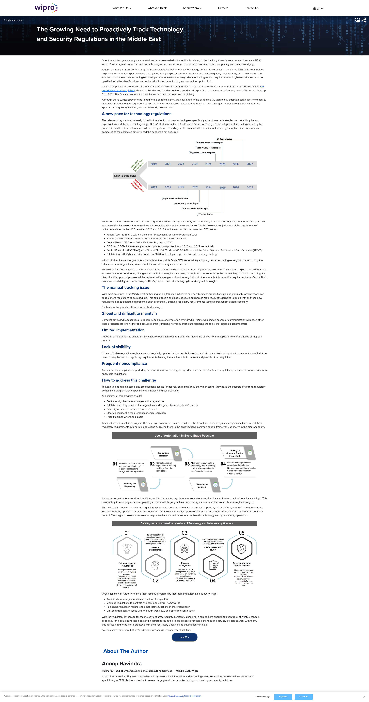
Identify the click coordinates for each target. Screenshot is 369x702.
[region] (184, 697)
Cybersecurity (14, 20)
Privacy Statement (175, 696)
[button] (357, 20)
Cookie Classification (192, 696)
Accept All (303, 697)
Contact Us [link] (251, 8)
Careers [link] (223, 8)
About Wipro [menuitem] (191, 8)
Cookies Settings (263, 697)
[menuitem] (318, 9)
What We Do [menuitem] (120, 8)
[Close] (364, 697)
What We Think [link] (157, 8)
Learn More (184, 637)
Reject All (283, 697)
